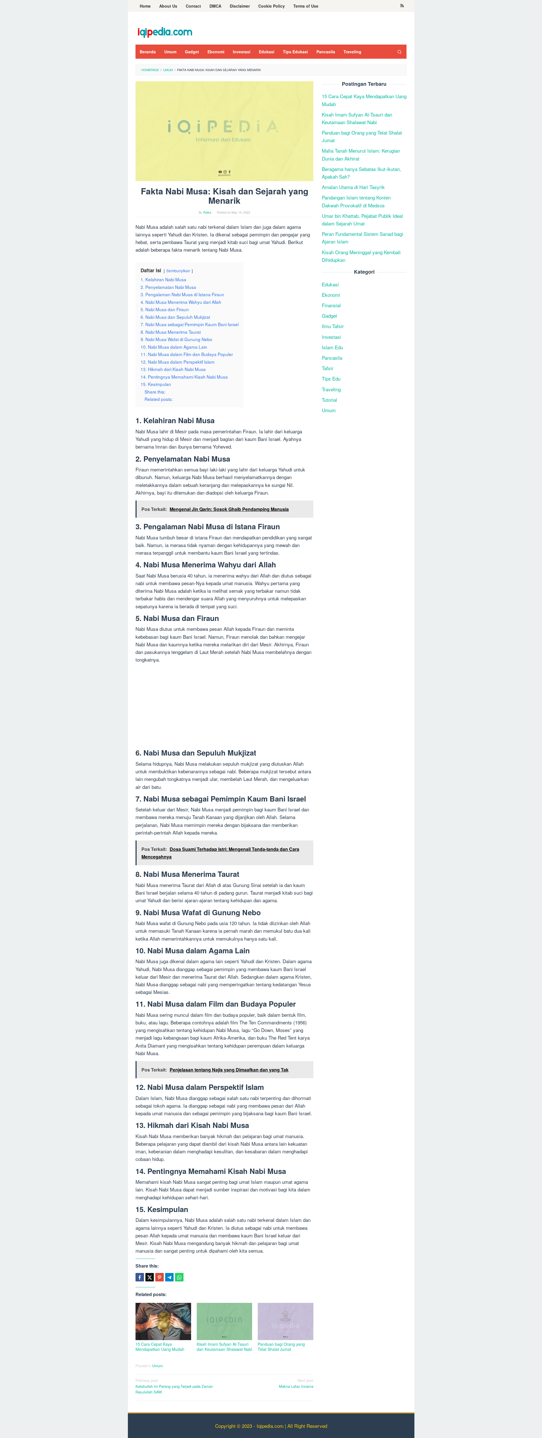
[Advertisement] (224, 707)
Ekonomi (331, 294)
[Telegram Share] (169, 1277)
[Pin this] (159, 1277)
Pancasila (332, 357)
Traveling (331, 389)
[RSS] (402, 6)
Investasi (331, 336)
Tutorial (329, 399)
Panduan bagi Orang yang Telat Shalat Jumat (281, 1346)
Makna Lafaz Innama (296, 1383)
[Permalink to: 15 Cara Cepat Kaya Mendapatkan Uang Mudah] (163, 1321)
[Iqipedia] (165, 29)
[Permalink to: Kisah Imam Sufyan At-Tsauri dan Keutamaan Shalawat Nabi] (224, 1321)
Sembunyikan (178, 270)
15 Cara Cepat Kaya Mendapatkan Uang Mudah (160, 1346)
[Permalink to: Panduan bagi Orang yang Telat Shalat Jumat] (285, 1321)
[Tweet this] (149, 1277)
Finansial (331, 305)
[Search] (399, 52)
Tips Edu (331, 378)
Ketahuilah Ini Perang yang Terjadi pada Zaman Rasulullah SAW (174, 1386)
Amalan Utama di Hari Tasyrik (353, 187)
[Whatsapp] (179, 1277)
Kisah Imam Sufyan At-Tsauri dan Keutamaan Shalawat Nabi (224, 1346)
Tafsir (327, 368)
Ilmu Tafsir (333, 326)
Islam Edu (332, 347)
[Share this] (140, 1277)
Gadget (329, 315)
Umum (157, 1365)
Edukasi (330, 284)
